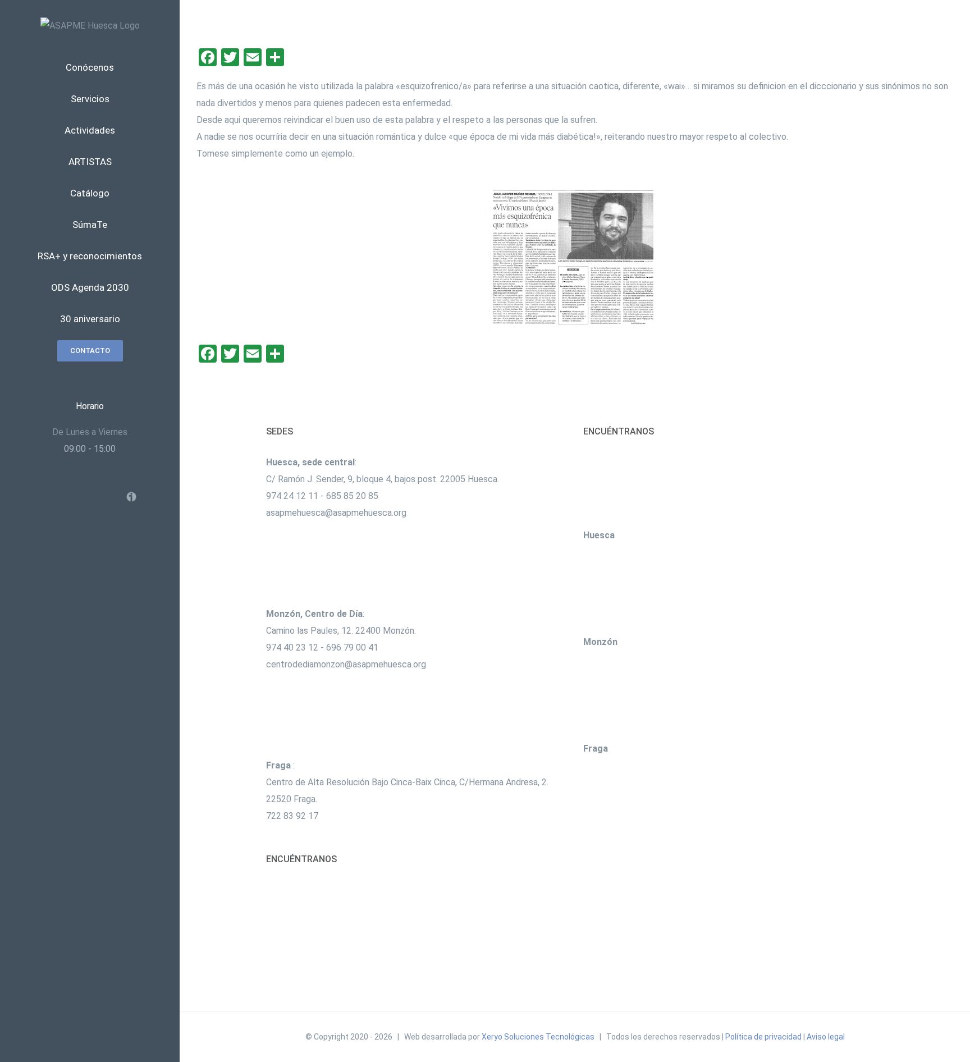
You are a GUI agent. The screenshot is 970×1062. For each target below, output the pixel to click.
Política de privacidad (763, 1036)
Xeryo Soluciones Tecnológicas (538, 1036)
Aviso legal (826, 1036)
